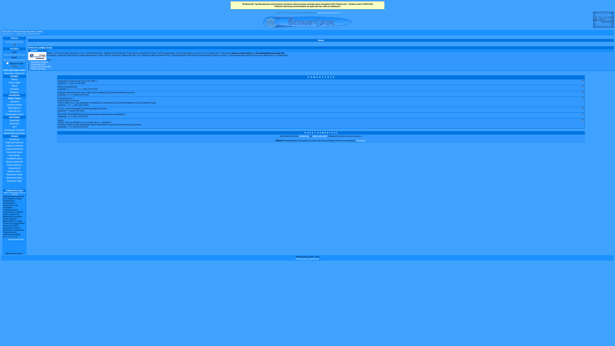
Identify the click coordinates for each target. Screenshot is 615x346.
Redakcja (14, 92)
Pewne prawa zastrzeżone (307, 259)
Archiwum (14, 89)
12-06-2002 (80, 83)
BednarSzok (7, 34)
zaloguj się (304, 136)
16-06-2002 (84, 95)
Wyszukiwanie (14, 108)
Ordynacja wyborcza (14, 142)
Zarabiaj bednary (14, 105)
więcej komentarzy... (17, 239)
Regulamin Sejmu (14, 178)
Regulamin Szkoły (14, 174)
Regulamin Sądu (14, 181)
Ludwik (34, 50)
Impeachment (14, 168)
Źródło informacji (38, 69)
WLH (14, 127)
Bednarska (14, 124)
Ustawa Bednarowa (14, 149)
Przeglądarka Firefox (14, 114)
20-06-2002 (79, 111)
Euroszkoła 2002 (38, 64)
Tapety (14, 86)
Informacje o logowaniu (14, 71)
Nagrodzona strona (39, 62)
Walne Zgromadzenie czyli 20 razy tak (14, 193)
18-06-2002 (84, 105)
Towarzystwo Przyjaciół (14, 130)
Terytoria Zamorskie (14, 162)
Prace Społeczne (14, 165)
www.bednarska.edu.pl (329, 13)
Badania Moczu (14, 171)
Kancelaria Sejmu (14, 152)
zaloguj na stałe (16, 63)
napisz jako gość (319, 136)
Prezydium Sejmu (14, 158)
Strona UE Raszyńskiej (41, 67)
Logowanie (14, 101)
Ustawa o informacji (14, 146)
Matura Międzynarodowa (14, 133)
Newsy (14, 79)
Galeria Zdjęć (14, 83)
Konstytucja (14, 139)
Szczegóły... (361, 141)
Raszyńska (14, 120)
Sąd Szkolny (14, 155)
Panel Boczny (14, 111)
